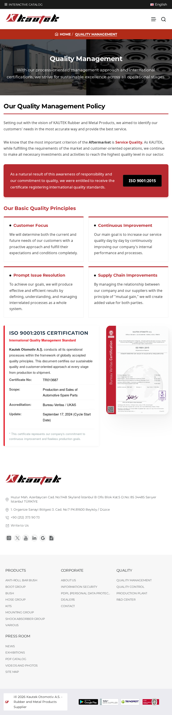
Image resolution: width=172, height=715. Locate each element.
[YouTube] (25, 538)
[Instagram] (8, 538)
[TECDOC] (109, 702)
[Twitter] (17, 538)
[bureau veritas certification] (151, 702)
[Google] (42, 538)
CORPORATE (72, 570)
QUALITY (124, 570)
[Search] (163, 19)
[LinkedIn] (34, 538)
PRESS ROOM (17, 636)
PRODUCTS (15, 570)
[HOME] (63, 34)
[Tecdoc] (51, 538)
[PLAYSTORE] (88, 702)
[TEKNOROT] (130, 702)
